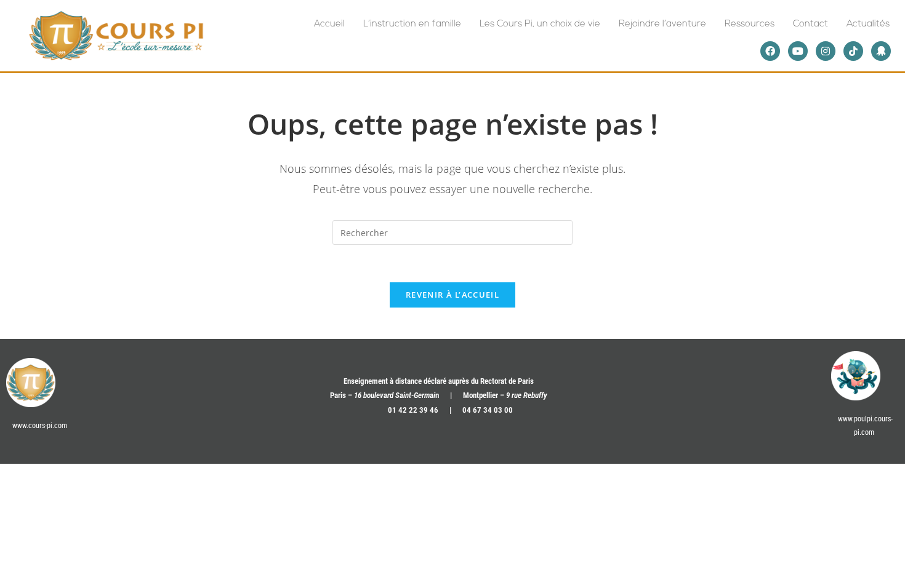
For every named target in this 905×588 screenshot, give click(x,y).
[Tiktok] (853, 51)
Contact (810, 24)
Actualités (868, 24)
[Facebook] (770, 51)
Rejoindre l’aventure (662, 24)
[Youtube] (798, 51)
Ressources (749, 24)
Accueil (329, 24)
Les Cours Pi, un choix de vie (540, 24)
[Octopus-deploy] (881, 51)
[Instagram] (825, 51)
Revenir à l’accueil (452, 294)
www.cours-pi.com (39, 425)
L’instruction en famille (412, 24)
